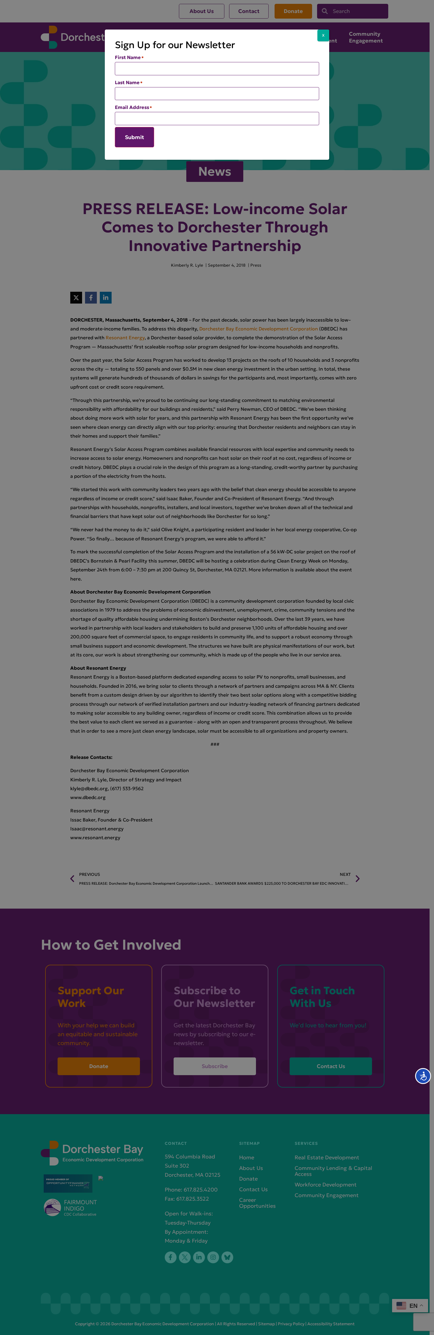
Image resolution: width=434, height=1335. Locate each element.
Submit (134, 137)
